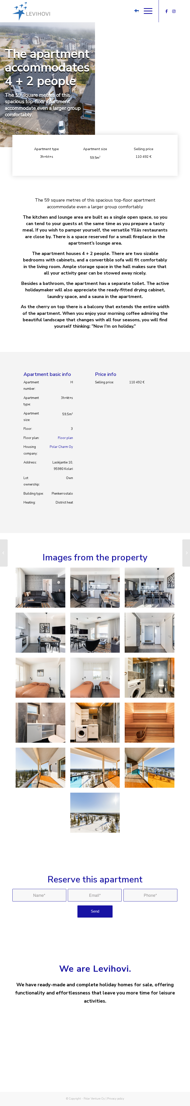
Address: (30, 462)
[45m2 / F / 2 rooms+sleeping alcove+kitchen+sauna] (4, 553)
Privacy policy (115, 1099)
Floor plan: (31, 438)
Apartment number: (31, 385)
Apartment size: (31, 416)
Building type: (34, 493)
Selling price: (104, 382)
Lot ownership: (32, 481)
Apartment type (46, 149)
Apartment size (95, 149)
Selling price (143, 149)
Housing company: (31, 450)
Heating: (30, 502)
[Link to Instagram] (174, 11)
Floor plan (65, 438)
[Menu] (145, 11)
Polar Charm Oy (61, 447)
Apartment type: (31, 401)
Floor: (28, 429)
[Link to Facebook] (166, 11)
